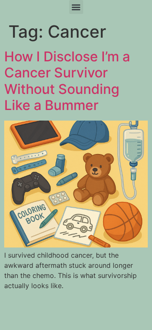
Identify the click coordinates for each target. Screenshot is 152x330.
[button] (76, 7)
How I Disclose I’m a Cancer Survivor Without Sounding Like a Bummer (67, 80)
